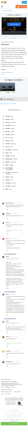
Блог (2, 387)
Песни (2, 74)
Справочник (7, 387)
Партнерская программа (6, 389)
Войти (24, 2)
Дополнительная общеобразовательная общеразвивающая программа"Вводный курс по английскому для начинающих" (12, 384)
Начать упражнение (14, 423)
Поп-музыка (9, 72)
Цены (2, 393)
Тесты (14, 387)
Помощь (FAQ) (17, 391)
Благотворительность (6, 379)
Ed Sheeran (3, 72)
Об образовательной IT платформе (9, 381)
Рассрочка (8, 393)
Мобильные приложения (6, 391)
